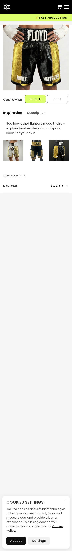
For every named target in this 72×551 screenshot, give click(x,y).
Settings (39, 540)
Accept (16, 540)
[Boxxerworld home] (6, 7)
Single (35, 99)
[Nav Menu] (66, 7)
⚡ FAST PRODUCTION (46, 18)
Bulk (57, 99)
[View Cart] (59, 7)
